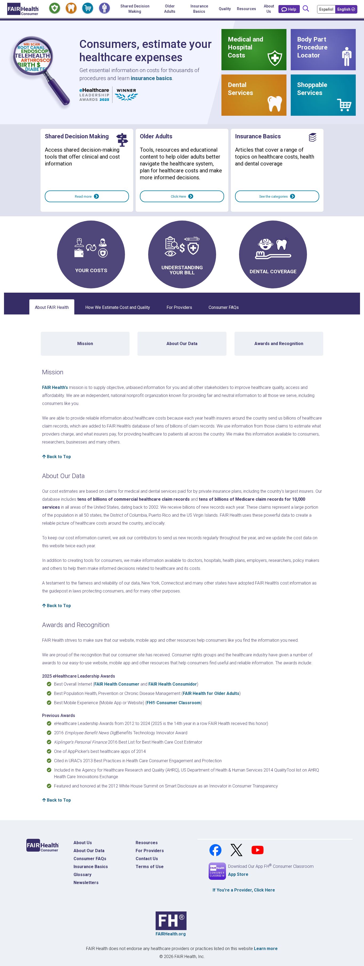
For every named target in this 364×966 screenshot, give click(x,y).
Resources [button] (246, 9)
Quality (225, 9)
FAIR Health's (55, 387)
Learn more (266, 948)
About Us (269, 9)
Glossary (82, 874)
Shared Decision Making (134, 9)
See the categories (273, 196)
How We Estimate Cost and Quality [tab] (117, 307)
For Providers (150, 850)
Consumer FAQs (90, 858)
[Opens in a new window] (216, 849)
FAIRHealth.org (171, 933)
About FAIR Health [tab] (52, 307)
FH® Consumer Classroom (174, 702)
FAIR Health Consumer (116, 684)
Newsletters (86, 882)
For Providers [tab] (179, 307)
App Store (238, 874)
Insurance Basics (91, 866)
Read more (83, 196)
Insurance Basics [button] (199, 9)
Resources (147, 842)
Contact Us (147, 858)
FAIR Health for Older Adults (211, 693)
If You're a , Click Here (244, 890)
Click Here (178, 196)
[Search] (306, 9)
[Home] (23, 9)
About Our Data (89, 850)
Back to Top (58, 456)
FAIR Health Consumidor (172, 684)
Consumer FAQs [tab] (224, 307)
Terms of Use (150, 866)
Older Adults (169, 9)
